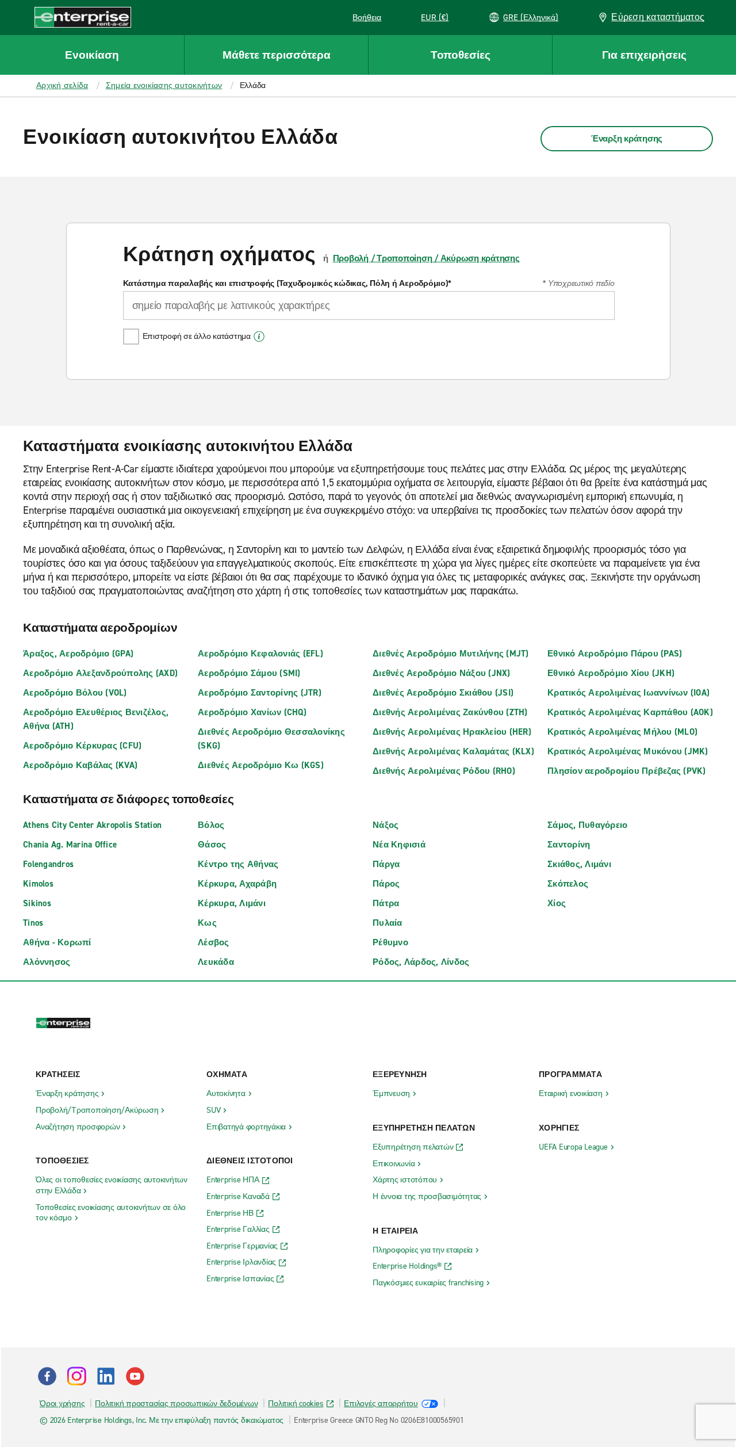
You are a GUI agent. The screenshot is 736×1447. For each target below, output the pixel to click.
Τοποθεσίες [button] (460, 55)
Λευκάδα (216, 962)
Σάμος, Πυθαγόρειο (587, 825)
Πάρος (386, 883)
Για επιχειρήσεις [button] (644, 55)
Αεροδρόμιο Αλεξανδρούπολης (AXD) (100, 673)
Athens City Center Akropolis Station (92, 825)
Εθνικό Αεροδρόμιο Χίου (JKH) (610, 673)
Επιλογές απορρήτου (381, 1403)
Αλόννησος (46, 962)
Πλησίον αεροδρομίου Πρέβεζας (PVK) (626, 771)
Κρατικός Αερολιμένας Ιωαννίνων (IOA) (628, 692)
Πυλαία (387, 923)
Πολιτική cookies (295, 1403)
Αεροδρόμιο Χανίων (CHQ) (252, 712)
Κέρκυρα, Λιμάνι (232, 903)
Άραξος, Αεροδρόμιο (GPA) (78, 653)
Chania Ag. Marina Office (70, 844)
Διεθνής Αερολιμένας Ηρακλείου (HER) (452, 732)
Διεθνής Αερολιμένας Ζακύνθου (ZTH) (450, 712)
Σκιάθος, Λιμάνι (579, 864)
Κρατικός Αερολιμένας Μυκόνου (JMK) (627, 751)
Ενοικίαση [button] (92, 55)
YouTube (135, 1376)
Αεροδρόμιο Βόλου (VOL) (75, 692)
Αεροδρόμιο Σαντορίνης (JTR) (259, 692)
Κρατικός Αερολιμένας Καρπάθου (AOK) (630, 712)
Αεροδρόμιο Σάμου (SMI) (249, 673)
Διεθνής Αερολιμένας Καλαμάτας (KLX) (453, 751)
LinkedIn (105, 1376)
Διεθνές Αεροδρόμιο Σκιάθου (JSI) (443, 692)
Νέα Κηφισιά (399, 844)
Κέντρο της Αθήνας (238, 864)
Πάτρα (386, 903)
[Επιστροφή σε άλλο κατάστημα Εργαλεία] (259, 336)
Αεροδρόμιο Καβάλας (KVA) (80, 765)
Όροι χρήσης (62, 1403)
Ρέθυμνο (390, 942)
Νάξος (385, 825)
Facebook (47, 1376)
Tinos (33, 923)
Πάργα (386, 864)
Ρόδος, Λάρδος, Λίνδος (421, 962)
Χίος (556, 903)
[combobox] (369, 305)
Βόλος (211, 825)
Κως (207, 923)
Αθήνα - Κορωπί (57, 942)
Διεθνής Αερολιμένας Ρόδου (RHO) (444, 771)
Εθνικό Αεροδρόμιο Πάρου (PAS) (614, 653)
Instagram (76, 1376)
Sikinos (37, 903)
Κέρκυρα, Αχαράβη (237, 883)
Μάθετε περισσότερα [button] (277, 55)
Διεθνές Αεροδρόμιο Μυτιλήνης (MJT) (451, 653)
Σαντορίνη (568, 844)
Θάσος (212, 844)
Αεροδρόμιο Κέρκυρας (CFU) (82, 745)
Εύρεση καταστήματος (657, 17)
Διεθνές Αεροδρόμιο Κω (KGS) (261, 765)
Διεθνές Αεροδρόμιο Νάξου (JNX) (442, 673)
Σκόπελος (567, 883)
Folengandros (48, 864)
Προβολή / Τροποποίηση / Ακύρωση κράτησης (426, 258)
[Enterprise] (82, 17)
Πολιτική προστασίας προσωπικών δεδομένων (176, 1403)
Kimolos (38, 883)
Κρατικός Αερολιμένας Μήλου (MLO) (622, 732)
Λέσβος (213, 942)
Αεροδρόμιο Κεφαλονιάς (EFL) (260, 653)
